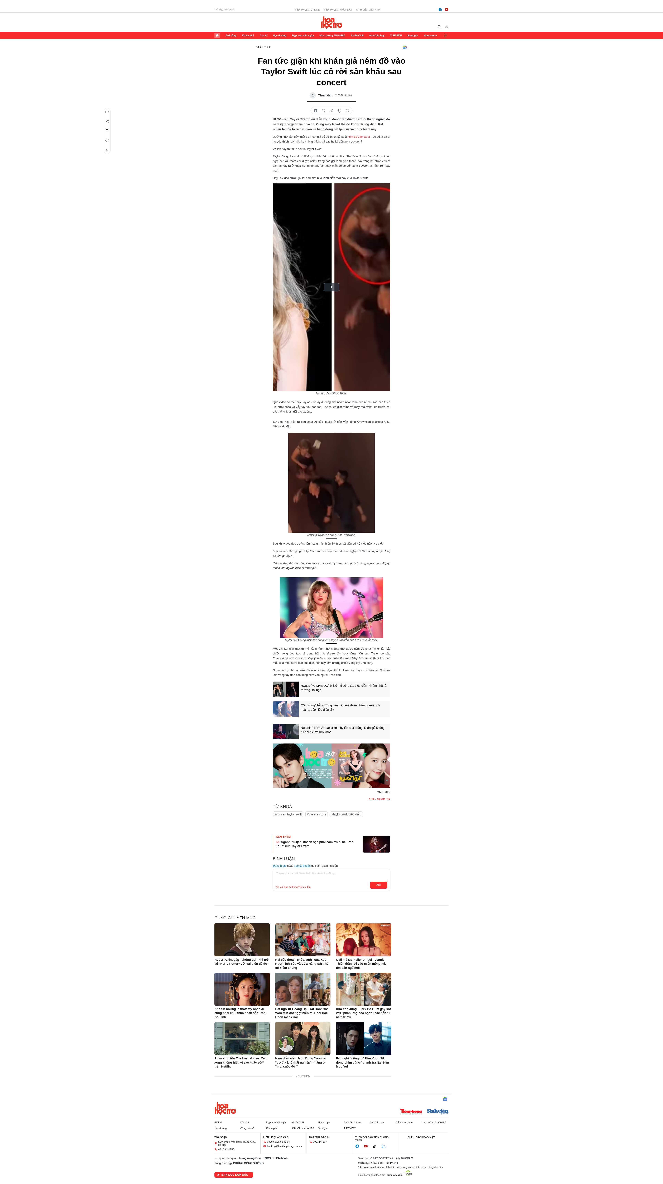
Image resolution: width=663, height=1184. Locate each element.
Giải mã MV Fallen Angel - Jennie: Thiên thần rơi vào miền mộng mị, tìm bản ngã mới (361, 964)
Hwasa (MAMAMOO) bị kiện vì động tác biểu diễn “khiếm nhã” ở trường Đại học (343, 688)
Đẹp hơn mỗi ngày (303, 35)
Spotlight (412, 35)
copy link (331, 110)
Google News (404, 47)
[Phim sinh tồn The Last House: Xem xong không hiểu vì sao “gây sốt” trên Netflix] (242, 1038)
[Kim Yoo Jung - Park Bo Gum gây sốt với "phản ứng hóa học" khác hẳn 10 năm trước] (363, 989)
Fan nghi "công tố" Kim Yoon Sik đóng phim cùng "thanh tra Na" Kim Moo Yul (362, 1062)
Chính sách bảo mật (421, 1137)
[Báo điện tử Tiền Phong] (411, 1112)
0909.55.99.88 (275, 1141)
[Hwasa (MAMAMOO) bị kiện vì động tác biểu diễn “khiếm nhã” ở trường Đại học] (286, 689)
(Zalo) (287, 1141)
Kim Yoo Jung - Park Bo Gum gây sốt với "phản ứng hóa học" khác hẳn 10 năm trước (363, 1013)
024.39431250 (226, 1149)
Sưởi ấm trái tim (352, 1122)
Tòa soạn (220, 1137)
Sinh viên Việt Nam (368, 9)
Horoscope (430, 35)
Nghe (107, 111)
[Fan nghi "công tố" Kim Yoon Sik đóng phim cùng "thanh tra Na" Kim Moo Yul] (363, 1038)
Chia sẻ (107, 121)
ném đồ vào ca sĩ (359, 136)
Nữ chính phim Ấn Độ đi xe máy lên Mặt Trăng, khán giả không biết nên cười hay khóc (342, 730)
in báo (339, 110)
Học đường (279, 35)
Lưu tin (107, 131)
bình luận (347, 110)
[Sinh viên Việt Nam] (438, 1112)
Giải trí (263, 35)
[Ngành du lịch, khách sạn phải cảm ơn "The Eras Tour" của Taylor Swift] (376, 844)
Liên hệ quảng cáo (276, 1137)
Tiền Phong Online (307, 9)
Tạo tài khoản (302, 865)
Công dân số (247, 1128)
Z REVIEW (396, 35)
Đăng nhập (279, 865)
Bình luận (107, 140)
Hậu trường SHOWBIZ (332, 35)
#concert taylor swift (288, 814)
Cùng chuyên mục (235, 918)
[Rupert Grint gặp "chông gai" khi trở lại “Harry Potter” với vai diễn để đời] (242, 939)
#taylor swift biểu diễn (346, 814)
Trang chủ (217, 35)
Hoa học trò (225, 1108)
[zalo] (385, 1146)
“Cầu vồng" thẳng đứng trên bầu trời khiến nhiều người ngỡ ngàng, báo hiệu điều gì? (340, 707)
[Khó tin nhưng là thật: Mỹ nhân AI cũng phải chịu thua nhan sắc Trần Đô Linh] (242, 989)
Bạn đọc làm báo (234, 1174)
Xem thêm (446, 35)
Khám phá (248, 35)
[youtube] (446, 9)
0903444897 (320, 1141)
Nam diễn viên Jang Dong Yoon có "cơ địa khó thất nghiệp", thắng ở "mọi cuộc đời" (300, 1062)
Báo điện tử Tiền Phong (331, 22)
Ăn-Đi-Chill (357, 35)
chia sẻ (315, 110)
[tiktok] (376, 1146)
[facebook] (440, 9)
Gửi (378, 885)
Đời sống (231, 35)
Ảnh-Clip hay (377, 35)
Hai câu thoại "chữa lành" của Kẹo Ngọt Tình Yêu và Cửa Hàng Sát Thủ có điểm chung (302, 964)
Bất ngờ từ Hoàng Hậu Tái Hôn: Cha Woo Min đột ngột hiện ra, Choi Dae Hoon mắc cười (302, 1013)
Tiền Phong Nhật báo (338, 9)
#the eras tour (316, 814)
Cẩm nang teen (404, 1122)
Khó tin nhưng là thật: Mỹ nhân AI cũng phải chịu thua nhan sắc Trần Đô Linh (240, 1013)
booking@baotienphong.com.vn (284, 1146)
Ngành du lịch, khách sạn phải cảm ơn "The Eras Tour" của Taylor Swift (314, 844)
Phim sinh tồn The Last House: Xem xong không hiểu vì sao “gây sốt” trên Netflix (240, 1062)
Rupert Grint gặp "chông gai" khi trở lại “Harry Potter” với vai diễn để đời (241, 961)
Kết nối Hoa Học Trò (303, 1128)
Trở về (107, 150)
